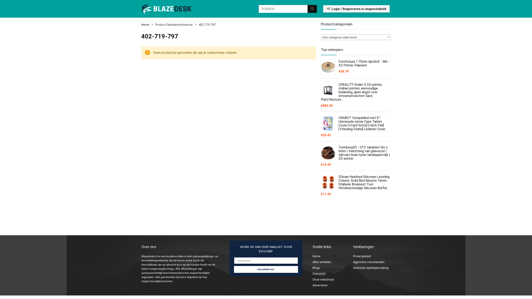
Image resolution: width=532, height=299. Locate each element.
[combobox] (356, 37)
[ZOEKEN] (312, 9)
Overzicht (319, 273)
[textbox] (355, 37)
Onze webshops (323, 279)
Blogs (316, 268)
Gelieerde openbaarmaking (371, 268)
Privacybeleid (362, 256)
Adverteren (320, 285)
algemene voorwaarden (368, 262)
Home (145, 24)
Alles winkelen (322, 262)
